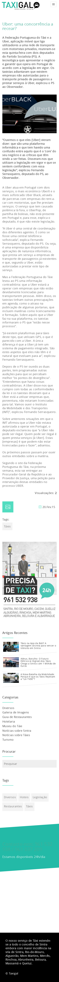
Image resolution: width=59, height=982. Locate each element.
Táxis (7, 526)
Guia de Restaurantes (17, 717)
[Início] (20, 4)
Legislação (40, 797)
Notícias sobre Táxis (16, 735)
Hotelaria (8, 721)
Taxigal (13, 973)
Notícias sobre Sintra (16, 730)
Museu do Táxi (12, 726)
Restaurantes (13, 806)
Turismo (8, 739)
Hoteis (24, 797)
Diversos (8, 708)
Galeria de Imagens (15, 712)
